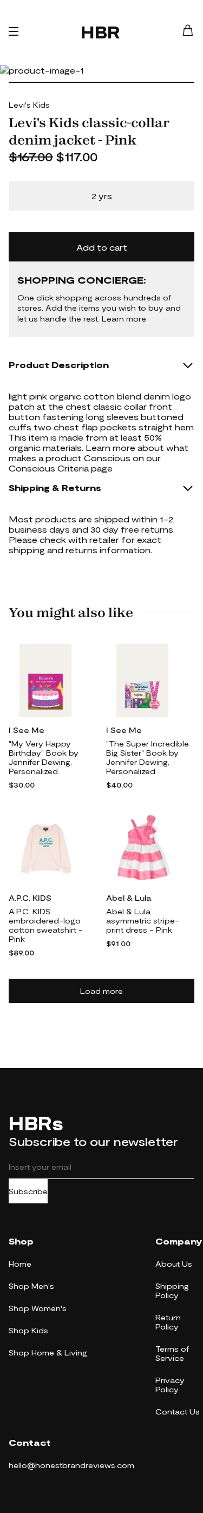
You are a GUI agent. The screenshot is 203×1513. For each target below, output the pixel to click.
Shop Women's (38, 1308)
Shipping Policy (172, 1290)
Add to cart (101, 247)
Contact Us (177, 1411)
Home (20, 1263)
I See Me (26, 730)
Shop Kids (28, 1330)
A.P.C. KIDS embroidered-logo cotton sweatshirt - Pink (46, 925)
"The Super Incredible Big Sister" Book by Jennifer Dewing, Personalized (147, 757)
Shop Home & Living (48, 1352)
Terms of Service (172, 1353)
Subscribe (28, 1191)
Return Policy (168, 1322)
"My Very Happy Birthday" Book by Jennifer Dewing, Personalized (43, 757)
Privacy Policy (170, 1385)
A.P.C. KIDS (30, 897)
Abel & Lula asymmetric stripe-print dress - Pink (142, 920)
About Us (173, 1263)
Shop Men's (31, 1286)
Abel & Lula (128, 897)
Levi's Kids (29, 104)
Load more (101, 990)
